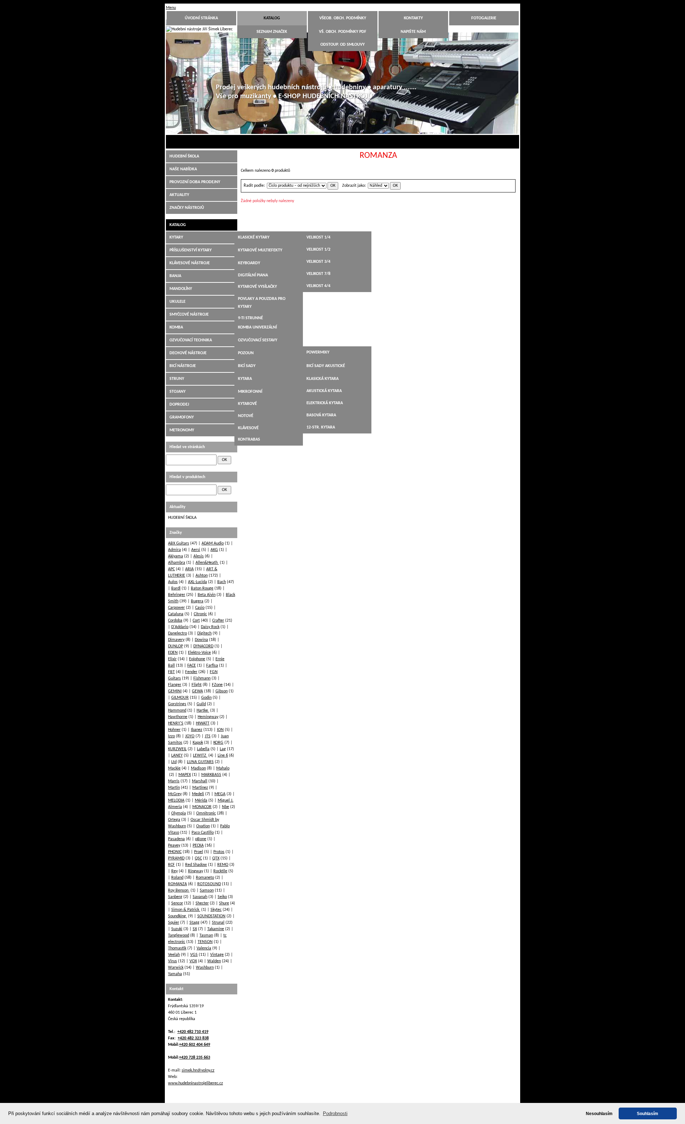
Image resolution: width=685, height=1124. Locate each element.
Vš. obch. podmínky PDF (342, 32)
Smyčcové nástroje (189, 314)
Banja (175, 276)
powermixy (317, 352)
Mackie (174, 768)
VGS (194, 955)
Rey (174, 871)
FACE (191, 665)
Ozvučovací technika (190, 340)
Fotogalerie (483, 18)
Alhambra (176, 563)
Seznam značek (272, 32)
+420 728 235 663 (194, 1057)
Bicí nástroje (182, 366)
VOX (193, 961)
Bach (221, 582)
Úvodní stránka (201, 18)
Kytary (176, 237)
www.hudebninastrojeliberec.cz (195, 1083)
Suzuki (176, 929)
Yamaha (175, 974)
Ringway (195, 871)
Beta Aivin (206, 595)
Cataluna (175, 614)
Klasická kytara (322, 379)
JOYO (189, 736)
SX (195, 929)
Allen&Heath (207, 563)
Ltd (174, 762)
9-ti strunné (250, 318)
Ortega (174, 820)
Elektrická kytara (324, 403)
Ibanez (196, 730)
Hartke (203, 710)
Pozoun (246, 353)
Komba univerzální (257, 327)
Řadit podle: (254, 186)
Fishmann (201, 678)
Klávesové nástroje (189, 263)
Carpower (176, 608)
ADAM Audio (213, 543)
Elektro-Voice (199, 653)
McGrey (175, 794)
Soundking (177, 916)
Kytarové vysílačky (257, 287)
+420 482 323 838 (193, 1038)
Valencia (204, 948)
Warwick (175, 967)
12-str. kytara (320, 427)
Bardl (176, 588)
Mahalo (222, 768)
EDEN (173, 653)
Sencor (177, 903)
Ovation (203, 826)
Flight (197, 685)
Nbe (225, 807)
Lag (223, 749)
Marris (173, 781)
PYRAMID (176, 858)
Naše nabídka (183, 169)
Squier (173, 922)
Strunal (218, 922)
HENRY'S (175, 723)
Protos (218, 852)
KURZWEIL (177, 749)
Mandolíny (180, 289)
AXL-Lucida (197, 582)
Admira (174, 550)
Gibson (221, 691)
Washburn (205, 967)
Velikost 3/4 (318, 262)
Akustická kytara (324, 391)
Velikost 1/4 (318, 237)
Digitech (204, 633)
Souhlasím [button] (647, 1113)
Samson (207, 890)
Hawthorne (177, 717)
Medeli (198, 794)
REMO (222, 865)
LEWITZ (200, 755)
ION (220, 730)
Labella (203, 749)
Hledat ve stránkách (187, 447)
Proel (198, 852)
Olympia (178, 813)
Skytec (216, 910)
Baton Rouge (202, 588)
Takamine (215, 929)
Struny (176, 379)
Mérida (201, 800)
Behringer (176, 595)
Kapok (198, 743)
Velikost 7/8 (318, 274)
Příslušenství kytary (190, 250)
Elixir (172, 659)
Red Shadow (196, 865)
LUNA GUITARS (200, 762)
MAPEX (184, 775)
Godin (206, 698)
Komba (176, 327)
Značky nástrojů (186, 208)
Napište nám (413, 32)
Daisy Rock (210, 627)
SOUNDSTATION (211, 916)
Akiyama (175, 556)
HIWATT (202, 723)
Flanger (174, 685)
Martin (174, 788)
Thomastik (177, 948)
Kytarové (247, 404)
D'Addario (179, 627)
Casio (199, 608)
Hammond (177, 710)
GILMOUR (180, 698)
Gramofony (181, 417)
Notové (245, 416)
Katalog (272, 18)
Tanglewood (178, 935)
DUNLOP (175, 646)
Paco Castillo (203, 833)
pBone (200, 839)
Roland (177, 877)
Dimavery (176, 640)
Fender (191, 672)
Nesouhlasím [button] (599, 1113)
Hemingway (208, 717)
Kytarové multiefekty (260, 250)
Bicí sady (246, 366)
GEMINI (175, 691)
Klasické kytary (253, 237)
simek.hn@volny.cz (198, 1070)
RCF (171, 865)
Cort (196, 620)
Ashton (202, 575)
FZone (217, 685)
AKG (214, 550)
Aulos (173, 582)
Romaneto (205, 877)
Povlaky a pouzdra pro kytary (261, 303)
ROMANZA (177, 884)
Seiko (222, 897)
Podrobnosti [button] (335, 1113)
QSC (198, 858)
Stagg (194, 922)
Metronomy (181, 430)
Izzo (171, 736)
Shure (224, 903)
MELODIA (176, 800)
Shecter (202, 903)
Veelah (174, 955)
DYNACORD (203, 646)
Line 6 (223, 755)
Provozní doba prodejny (194, 182)
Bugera (197, 601)
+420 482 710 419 (192, 1032)
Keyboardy (249, 263)
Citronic (200, 614)
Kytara (245, 379)
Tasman (206, 935)
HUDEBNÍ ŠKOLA (184, 156)
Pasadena (176, 839)
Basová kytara (321, 415)
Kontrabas (249, 439)
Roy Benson (178, 890)
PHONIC (175, 852)
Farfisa (212, 665)
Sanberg (175, 897)
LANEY (177, 755)
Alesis (198, 556)
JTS (207, 736)
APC (171, 569)
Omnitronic (206, 813)
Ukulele (177, 302)
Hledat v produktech (187, 477)
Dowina (201, 640)
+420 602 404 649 (194, 1045)
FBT (171, 672)
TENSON (205, 942)
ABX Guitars (178, 543)
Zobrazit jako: (354, 186)
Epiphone (197, 659)
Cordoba (175, 620)
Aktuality (179, 195)
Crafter (218, 620)
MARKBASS (211, 775)
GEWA (197, 691)
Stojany (177, 392)
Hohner (174, 730)
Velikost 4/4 (318, 286)
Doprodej (179, 404)
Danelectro (177, 633)
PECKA (198, 845)
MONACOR (202, 807)
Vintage (217, 955)
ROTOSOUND (209, 884)
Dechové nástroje (188, 353)
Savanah (200, 897)
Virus (172, 961)
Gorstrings (177, 704)
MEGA (219, 794)
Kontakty (413, 18)
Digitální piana (253, 275)
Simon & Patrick (185, 910)
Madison (198, 768)
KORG (218, 743)
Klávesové (248, 428)
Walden (214, 961)
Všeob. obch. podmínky (342, 18)
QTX (215, 858)
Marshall (199, 781)
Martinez (200, 788)
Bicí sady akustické (325, 366)
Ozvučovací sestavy (257, 340)
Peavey (174, 845)
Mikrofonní (250, 392)
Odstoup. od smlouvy (342, 44)
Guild (201, 704)
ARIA (189, 569)
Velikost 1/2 (318, 249)
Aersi (195, 550)
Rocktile (220, 871)
